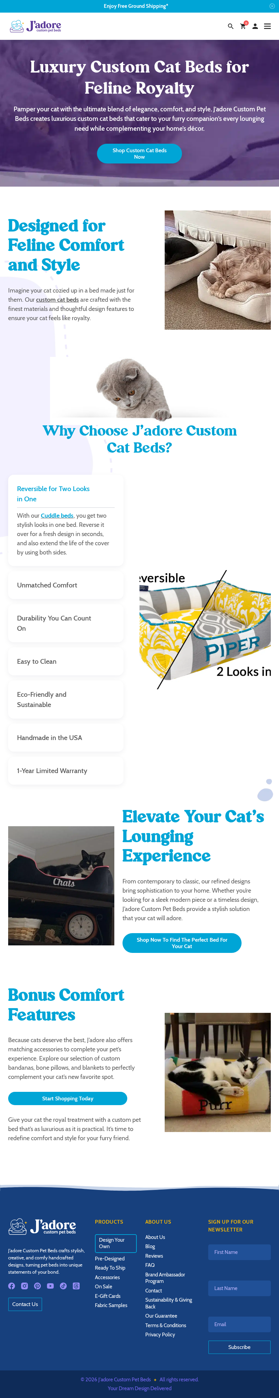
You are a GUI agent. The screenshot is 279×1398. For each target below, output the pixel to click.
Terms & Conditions (165, 1325)
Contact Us (25, 1304)
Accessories (107, 1277)
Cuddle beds (57, 515)
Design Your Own (112, 1243)
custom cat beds (57, 299)
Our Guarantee (161, 1316)
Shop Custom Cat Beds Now (140, 153)
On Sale (103, 1287)
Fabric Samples (111, 1305)
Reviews (154, 1256)
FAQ (150, 1265)
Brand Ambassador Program (165, 1278)
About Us (155, 1237)
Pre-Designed (110, 1259)
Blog (150, 1246)
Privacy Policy (160, 1335)
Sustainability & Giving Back (168, 1303)
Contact (153, 1291)
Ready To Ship (110, 1268)
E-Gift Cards (107, 1296)
